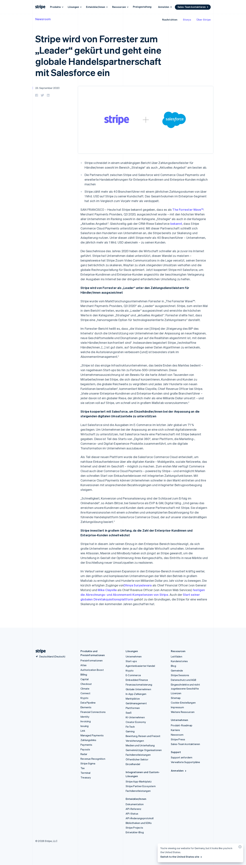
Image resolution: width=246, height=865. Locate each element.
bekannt (176, 223)
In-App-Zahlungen (136, 694)
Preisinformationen (91, 660)
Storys (187, 19)
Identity (85, 716)
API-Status (132, 813)
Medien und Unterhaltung (140, 745)
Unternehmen (134, 656)
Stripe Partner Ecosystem (141, 786)
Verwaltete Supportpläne (185, 762)
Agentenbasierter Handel (140, 665)
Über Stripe (203, 19)
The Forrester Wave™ (187, 209)
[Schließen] (239, 847)
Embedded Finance (137, 680)
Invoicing (85, 721)
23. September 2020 (47, 88)
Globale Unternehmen (138, 689)
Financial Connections (93, 712)
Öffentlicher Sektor (137, 759)
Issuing (84, 726)
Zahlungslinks (88, 740)
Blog (173, 665)
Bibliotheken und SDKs (139, 823)
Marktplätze (133, 698)
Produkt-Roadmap (181, 725)
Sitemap (176, 698)
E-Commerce (133, 675)
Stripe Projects (134, 827)
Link (82, 730)
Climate (84, 688)
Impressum (177, 707)
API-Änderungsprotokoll (139, 818)
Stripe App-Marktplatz (139, 781)
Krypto (84, 698)
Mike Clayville (107, 590)
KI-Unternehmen (135, 717)
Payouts (85, 749)
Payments (86, 744)
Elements (86, 707)
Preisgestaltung (142, 6)
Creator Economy (136, 722)
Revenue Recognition (92, 758)
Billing (83, 674)
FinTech (130, 726)
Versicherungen (135, 740)
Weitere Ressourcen (183, 712)
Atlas (83, 665)
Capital (84, 679)
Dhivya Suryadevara (138, 585)
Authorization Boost (92, 669)
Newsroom (43, 19)
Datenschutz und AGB (183, 680)
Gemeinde (177, 670)
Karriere (175, 730)
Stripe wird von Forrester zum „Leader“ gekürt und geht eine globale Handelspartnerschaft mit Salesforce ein (98, 55)
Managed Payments (92, 735)
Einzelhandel (133, 764)
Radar (83, 754)
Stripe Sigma (87, 763)
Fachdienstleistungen (138, 754)
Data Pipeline (88, 702)
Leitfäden (176, 656)
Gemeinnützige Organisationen (144, 750)
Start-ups (131, 661)
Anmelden (163, 6)
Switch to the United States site (179, 856)
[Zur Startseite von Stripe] (39, 651)
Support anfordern (181, 757)
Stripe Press (178, 739)
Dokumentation (135, 804)
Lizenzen (176, 693)
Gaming (130, 731)
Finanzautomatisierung (139, 684)
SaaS (129, 712)
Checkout (86, 684)
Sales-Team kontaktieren (192, 6)
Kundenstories (179, 661)
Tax (82, 768)
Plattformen (133, 708)
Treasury (85, 777)
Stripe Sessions (180, 675)
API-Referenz (133, 809)
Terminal (85, 772)
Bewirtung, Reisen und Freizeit (143, 736)
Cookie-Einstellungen (183, 702)
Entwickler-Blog (135, 832)
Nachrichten (169, 19)
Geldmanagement (136, 703)
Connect (85, 693)
